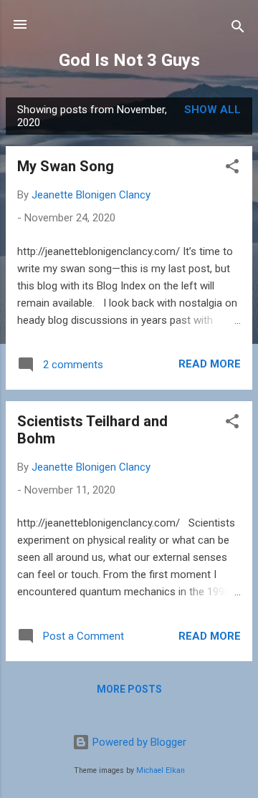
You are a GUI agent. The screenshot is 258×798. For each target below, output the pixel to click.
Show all (212, 109)
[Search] (238, 29)
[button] (232, 169)
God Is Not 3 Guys (129, 60)
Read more (209, 363)
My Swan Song (65, 166)
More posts (129, 689)
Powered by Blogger (138, 742)
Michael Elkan (160, 770)
